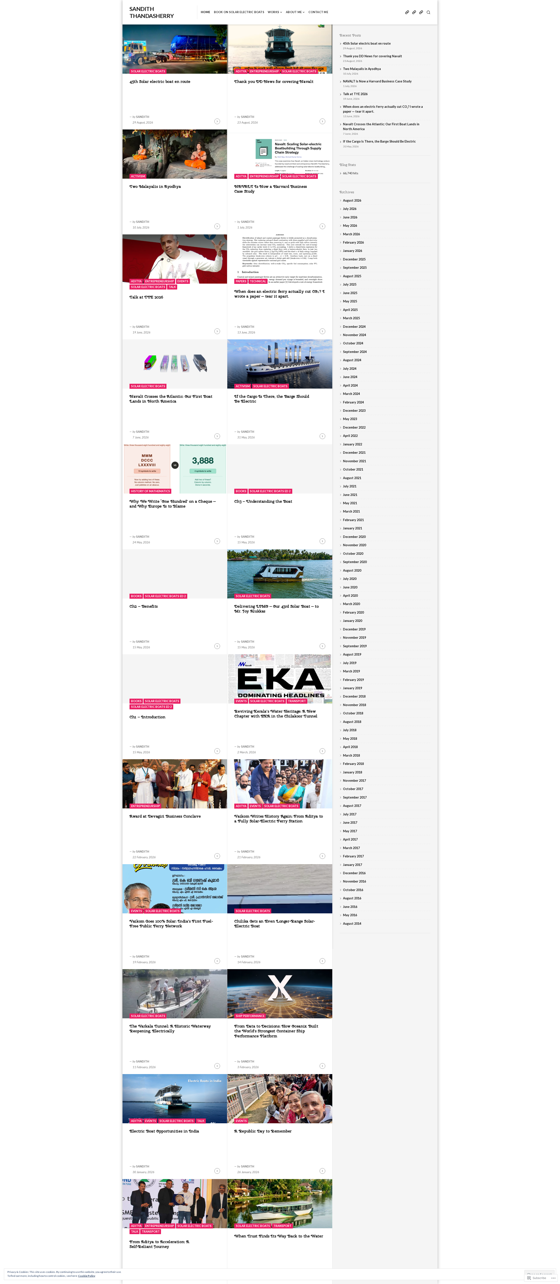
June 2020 (350, 587)
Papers (241, 281)
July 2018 (349, 730)
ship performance (250, 1016)
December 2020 (354, 537)
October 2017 (353, 789)
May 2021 (350, 503)
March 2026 (351, 234)
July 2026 (349, 209)
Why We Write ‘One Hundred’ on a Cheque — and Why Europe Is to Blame (173, 504)
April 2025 (350, 310)
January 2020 (352, 621)
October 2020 (353, 553)
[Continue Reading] (217, 121)
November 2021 (354, 461)
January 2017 (352, 865)
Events (182, 281)
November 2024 (354, 335)
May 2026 (350, 225)
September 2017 (355, 797)
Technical (258, 281)
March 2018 (351, 755)
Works (273, 12)
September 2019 (355, 646)
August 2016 (352, 898)
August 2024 (352, 360)
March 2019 (351, 671)
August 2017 (352, 806)
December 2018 (354, 696)
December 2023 (354, 410)
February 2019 (353, 680)
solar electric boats (148, 71)
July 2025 (349, 284)
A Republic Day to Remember (263, 1131)
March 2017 (351, 848)
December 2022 (354, 427)
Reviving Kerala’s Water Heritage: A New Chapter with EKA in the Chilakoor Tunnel (275, 714)
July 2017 (349, 814)
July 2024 (349, 368)
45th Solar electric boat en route (160, 81)
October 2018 (353, 713)
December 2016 (354, 873)
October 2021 (353, 469)
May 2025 (350, 301)
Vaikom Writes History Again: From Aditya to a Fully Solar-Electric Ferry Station (278, 819)
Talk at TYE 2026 (146, 297)
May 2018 (350, 738)
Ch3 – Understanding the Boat (263, 501)
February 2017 (353, 856)
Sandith (142, 117)
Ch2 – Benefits (144, 606)
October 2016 (353, 890)
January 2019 (352, 688)
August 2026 (352, 200)
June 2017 (350, 822)
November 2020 (354, 545)
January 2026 (352, 251)
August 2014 (352, 923)
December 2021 (354, 452)
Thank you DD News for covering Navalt (273, 81)
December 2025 (354, 259)
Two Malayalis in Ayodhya (155, 186)
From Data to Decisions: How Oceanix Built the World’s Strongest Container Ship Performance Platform (276, 1031)
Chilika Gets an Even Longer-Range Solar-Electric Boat (274, 924)
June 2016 (350, 907)
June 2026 (350, 217)
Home (205, 12)
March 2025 (351, 318)
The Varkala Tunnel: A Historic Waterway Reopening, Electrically (170, 1029)
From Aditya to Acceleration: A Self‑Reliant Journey (159, 1244)
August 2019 (352, 654)
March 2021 (351, 511)
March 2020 (351, 604)
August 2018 (352, 722)
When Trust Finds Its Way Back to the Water (278, 1236)
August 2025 (352, 276)
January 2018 (352, 772)
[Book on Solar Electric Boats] (414, 12)
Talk (172, 287)
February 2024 (353, 402)
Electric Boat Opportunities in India (164, 1131)
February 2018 (353, 764)
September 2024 (355, 352)
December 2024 (354, 326)
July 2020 (349, 579)
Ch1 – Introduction (147, 716)
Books (241, 491)
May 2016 (350, 915)
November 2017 (354, 780)
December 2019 (354, 629)
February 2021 (353, 520)
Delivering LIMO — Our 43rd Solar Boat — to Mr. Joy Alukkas (276, 609)
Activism (138, 176)
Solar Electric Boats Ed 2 (270, 491)
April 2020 (350, 595)
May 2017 (350, 831)
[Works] (421, 12)
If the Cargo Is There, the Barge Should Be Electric (271, 399)
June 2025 (350, 293)
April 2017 (350, 839)
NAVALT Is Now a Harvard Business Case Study (270, 189)
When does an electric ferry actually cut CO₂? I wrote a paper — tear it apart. (279, 294)
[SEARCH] (428, 12)
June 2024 (350, 377)
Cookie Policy (86, 1275)
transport (297, 701)
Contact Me (318, 12)
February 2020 (353, 612)
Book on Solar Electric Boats (239, 12)
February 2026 (353, 242)
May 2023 (350, 419)
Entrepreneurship (264, 71)
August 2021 (352, 478)
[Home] (407, 12)
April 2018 (350, 747)
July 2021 (349, 486)
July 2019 (349, 663)
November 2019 (354, 637)
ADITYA (241, 71)
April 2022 (350, 436)
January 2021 (352, 528)
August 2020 (352, 570)
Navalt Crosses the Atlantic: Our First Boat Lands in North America (171, 399)
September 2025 (355, 267)
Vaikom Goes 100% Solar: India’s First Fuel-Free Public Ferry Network (171, 924)
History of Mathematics (150, 491)
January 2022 (352, 444)
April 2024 (350, 385)
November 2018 (354, 705)
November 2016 (354, 881)
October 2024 (353, 343)
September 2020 (355, 562)
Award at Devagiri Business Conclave (165, 816)
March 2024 (351, 394)
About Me (294, 12)
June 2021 (350, 495)
